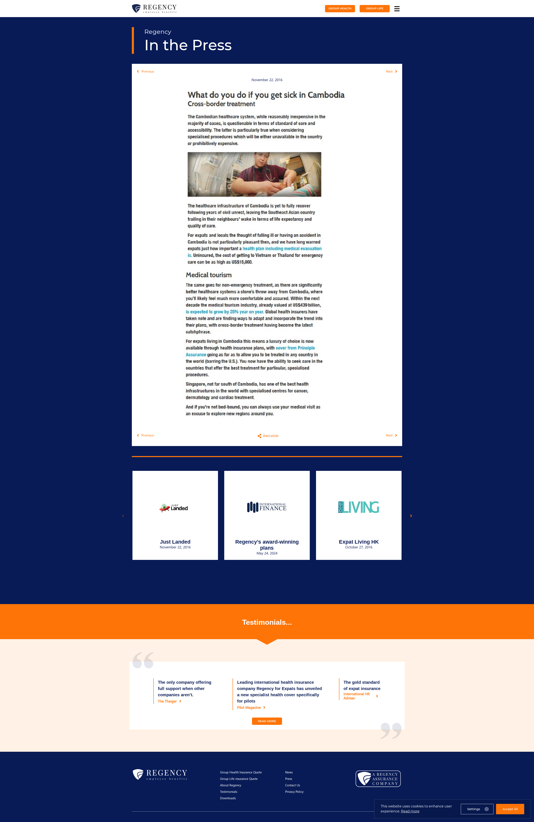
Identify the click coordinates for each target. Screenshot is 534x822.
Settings (473, 809)
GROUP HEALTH (340, 8)
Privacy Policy (294, 791)
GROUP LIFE (374, 8)
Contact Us (292, 785)
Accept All (510, 809)
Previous (147, 71)
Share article (270, 435)
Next (389, 71)
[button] (411, 516)
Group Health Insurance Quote (241, 772)
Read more (410, 811)
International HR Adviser (357, 696)
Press (288, 779)
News (289, 772)
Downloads (228, 798)
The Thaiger (167, 701)
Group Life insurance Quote (239, 779)
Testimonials (228, 791)
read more (267, 721)
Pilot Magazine (249, 707)
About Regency (230, 785)
